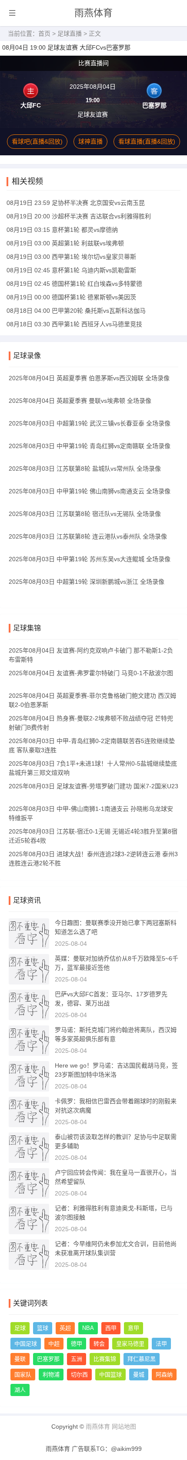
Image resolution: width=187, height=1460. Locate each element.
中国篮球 (110, 1374)
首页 (44, 33)
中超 (54, 1343)
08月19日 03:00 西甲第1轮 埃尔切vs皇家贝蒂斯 (71, 256)
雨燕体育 (93, 12)
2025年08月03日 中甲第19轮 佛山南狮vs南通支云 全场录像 (89, 491)
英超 (65, 1328)
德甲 (76, 1343)
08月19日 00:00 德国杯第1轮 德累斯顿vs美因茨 (71, 297)
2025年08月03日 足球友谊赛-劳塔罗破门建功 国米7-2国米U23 (93, 786)
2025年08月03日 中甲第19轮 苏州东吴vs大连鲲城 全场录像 (89, 559)
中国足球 (25, 1343)
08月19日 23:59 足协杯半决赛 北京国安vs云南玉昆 (76, 202)
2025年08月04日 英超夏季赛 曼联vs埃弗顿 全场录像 (80, 400)
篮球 (42, 1328)
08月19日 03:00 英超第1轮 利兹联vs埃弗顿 (65, 243)
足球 (20, 1328)
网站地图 (124, 1426)
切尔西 (79, 1374)
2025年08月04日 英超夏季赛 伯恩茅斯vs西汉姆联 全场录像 (89, 378)
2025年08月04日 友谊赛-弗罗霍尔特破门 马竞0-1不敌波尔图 (91, 673)
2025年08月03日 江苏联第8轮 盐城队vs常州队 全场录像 (85, 468)
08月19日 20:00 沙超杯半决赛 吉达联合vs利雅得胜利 (79, 216)
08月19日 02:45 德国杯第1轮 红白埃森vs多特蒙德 (74, 283)
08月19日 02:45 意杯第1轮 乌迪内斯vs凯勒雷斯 (71, 270)
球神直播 (90, 141)
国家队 (22, 1374)
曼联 (20, 1359)
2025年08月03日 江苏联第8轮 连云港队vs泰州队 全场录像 (88, 536)
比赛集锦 (105, 1359)
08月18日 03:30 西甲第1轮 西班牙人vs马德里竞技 (74, 324)
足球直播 (69, 33)
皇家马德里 (130, 1343)
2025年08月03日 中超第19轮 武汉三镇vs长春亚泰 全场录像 (89, 423)
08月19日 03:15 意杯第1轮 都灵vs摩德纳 (62, 229)
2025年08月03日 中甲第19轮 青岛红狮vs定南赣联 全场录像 (89, 445)
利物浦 (51, 1374)
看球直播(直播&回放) (146, 141)
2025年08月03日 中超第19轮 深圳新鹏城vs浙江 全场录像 (86, 581)
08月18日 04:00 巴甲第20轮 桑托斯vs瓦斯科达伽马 (76, 310)
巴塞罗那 (48, 1359)
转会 (99, 1343)
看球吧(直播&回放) (37, 141)
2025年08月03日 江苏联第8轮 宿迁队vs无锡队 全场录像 (85, 513)
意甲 (133, 1328)
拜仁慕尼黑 (141, 1359)
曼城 (138, 1374)
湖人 (20, 1389)
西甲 (111, 1328)
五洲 (76, 1359)
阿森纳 (164, 1374)
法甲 (161, 1343)
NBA (88, 1328)
